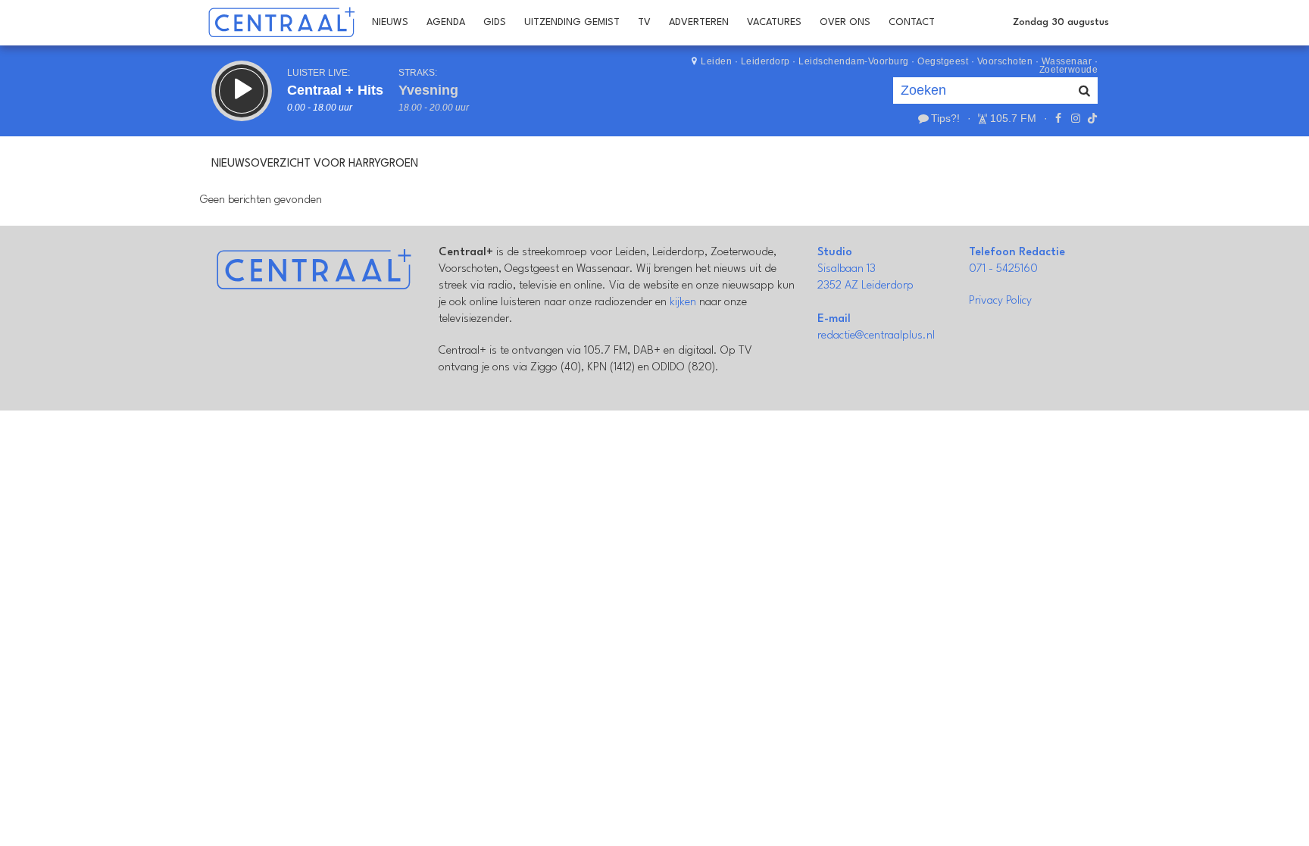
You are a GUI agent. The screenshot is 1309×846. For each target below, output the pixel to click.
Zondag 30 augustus (1061, 22)
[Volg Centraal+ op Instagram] (1075, 118)
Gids (494, 22)
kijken (683, 302)
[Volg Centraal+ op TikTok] (1091, 118)
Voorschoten (1005, 61)
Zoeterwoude (1068, 69)
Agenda (445, 22)
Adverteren (699, 22)
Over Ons (845, 22)
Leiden (716, 61)
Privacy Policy (1000, 301)
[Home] (281, 23)
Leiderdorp (765, 61)
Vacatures (774, 22)
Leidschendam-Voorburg (853, 61)
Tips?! (945, 118)
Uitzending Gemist (572, 22)
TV (644, 22)
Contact (912, 22)
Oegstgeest (942, 61)
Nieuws (390, 22)
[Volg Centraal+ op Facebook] (1058, 118)
